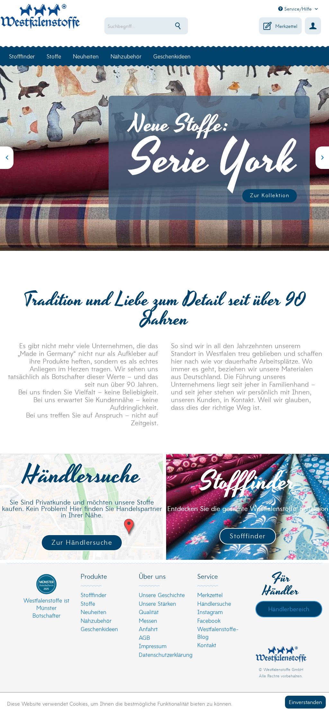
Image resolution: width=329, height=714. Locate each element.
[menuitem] (150, 25)
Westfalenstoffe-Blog (218, 632)
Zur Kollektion (269, 194)
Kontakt (206, 645)
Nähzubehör (96, 620)
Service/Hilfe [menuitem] (298, 8)
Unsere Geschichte (162, 595)
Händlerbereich (288, 608)
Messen (148, 620)
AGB (144, 637)
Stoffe (88, 603)
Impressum (152, 646)
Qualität (149, 612)
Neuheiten (93, 612)
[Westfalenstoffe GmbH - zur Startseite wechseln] (40, 20)
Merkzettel (210, 595)
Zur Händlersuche (81, 542)
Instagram (210, 612)
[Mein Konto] (313, 25)
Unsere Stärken (157, 603)
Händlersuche (214, 603)
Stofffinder (248, 535)
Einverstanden (305, 701)
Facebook (208, 620)
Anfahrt (148, 629)
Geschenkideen (99, 629)
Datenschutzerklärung (163, 654)
